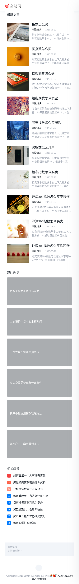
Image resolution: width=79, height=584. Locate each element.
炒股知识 (36, 29)
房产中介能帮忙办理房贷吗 (29, 516)
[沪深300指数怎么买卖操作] (18, 204)
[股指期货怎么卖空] (18, 106)
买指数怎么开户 (43, 147)
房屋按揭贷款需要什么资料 (29, 482)
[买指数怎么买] (18, 56)
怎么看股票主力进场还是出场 (30, 496)
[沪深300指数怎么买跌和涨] (18, 253)
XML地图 (42, 579)
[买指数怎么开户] (18, 155)
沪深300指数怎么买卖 (47, 221)
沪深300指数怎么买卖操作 (51, 197)
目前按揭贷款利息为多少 (28, 502)
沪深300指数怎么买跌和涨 (51, 246)
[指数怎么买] (18, 32)
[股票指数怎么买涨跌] (18, 130)
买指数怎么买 (41, 49)
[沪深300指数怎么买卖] (18, 229)
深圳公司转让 (15, 551)
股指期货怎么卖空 (45, 98)
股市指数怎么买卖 (45, 172)
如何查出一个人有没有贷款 (29, 475)
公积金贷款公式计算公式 (28, 489)
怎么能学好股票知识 (25, 523)
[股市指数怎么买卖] (18, 179)
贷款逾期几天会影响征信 (28, 509)
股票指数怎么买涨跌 (46, 123)
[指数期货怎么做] (18, 81)
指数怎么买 (40, 24)
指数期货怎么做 (43, 74)
